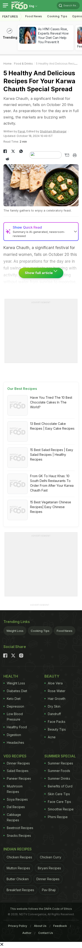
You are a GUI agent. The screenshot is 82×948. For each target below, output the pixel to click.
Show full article (39, 273)
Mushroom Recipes (15, 789)
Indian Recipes (17, 849)
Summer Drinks (59, 778)
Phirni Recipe (58, 817)
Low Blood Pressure (15, 716)
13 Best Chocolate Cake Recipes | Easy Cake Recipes (52, 426)
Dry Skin (54, 706)
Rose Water (56, 691)
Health (10, 676)
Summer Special (60, 756)
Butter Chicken (18, 879)
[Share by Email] (67, 155)
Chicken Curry (50, 857)
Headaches (15, 742)
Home (7, 63)
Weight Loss (14, 631)
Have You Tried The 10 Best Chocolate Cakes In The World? (51, 402)
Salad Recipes (17, 771)
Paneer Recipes (19, 778)
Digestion (14, 735)
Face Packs (56, 722)
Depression (15, 706)
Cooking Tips (40, 631)
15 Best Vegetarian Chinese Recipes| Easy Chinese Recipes (50, 507)
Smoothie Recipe (61, 809)
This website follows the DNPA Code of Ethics (41, 908)
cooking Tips (57, 16)
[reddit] (7, 159)
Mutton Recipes (18, 868)
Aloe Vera (55, 683)
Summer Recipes (60, 763)
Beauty (51, 676)
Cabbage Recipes (14, 817)
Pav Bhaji (49, 890)
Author (26, 933)
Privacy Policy (17, 926)
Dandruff (54, 714)
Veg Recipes (14, 756)
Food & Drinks (23, 63)
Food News (33, 16)
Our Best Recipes (22, 388)
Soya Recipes (17, 799)
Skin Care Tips (59, 794)
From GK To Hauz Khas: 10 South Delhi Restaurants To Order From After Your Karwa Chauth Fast (52, 483)
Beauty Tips (57, 729)
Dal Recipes (16, 807)
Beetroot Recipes (20, 828)
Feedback (60, 926)
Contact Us (45, 933)
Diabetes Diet (17, 691)
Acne (52, 737)
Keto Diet (13, 699)
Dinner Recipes (18, 763)
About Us (40, 926)
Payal (21, 131)
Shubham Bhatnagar (53, 131)
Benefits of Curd (60, 786)
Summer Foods (59, 771)
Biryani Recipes (49, 868)
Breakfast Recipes (20, 890)
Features (10, 16)
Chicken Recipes (19, 857)
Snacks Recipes (19, 835)
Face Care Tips (59, 802)
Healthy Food (17, 727)
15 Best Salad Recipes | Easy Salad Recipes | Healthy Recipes (51, 454)
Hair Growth (56, 699)
